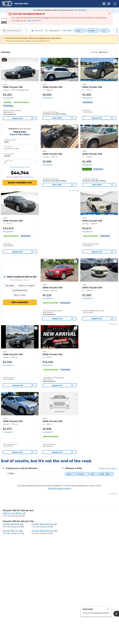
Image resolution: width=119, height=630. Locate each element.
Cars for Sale (6, 18)
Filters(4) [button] (39, 30)
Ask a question (20, 302)
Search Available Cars (20, 182)
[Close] (108, 609)
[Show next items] (113, 30)
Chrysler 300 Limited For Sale (44, 524)
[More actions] (35, 118)
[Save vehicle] (36, 61)
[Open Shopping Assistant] (116, 613)
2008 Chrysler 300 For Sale (14, 513)
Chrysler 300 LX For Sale (13, 524)
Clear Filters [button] (67, 30)
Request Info (17, 118)
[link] (8, 106)
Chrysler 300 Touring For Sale (44, 530)
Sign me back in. (34, 20)
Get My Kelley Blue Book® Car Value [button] (20, 167)
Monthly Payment (10, 140)
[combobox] (15, 30)
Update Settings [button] (28, 177)
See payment (8, 98)
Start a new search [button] (108, 468)
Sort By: (94, 52)
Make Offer (57, 118)
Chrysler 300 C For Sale (13, 530)
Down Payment (9, 154)
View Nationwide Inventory (59, 488)
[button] (104, 4)
